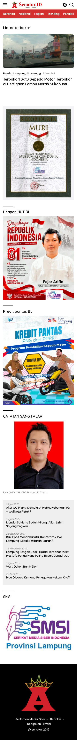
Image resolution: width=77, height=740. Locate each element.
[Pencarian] (71, 4)
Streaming (34, 73)
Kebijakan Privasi (39, 724)
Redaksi (55, 719)
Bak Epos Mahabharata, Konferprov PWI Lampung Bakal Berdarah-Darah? (34, 539)
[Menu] (6, 4)
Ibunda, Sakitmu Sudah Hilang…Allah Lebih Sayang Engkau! (34, 524)
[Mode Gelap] (64, 4)
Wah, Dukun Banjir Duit (21, 566)
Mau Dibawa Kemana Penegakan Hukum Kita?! (38, 577)
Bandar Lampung (14, 73)
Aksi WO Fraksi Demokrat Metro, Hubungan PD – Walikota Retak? (38, 509)
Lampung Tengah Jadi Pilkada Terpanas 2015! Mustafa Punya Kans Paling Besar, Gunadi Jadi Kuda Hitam (38, 553)
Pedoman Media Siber (31, 719)
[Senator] (26, 4)
